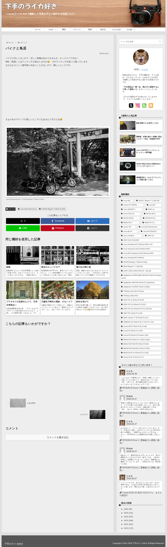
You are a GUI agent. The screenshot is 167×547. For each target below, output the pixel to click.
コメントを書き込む (58, 437)
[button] (92, 228)
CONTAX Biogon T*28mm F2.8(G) (53, 209)
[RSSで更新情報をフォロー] (144, 105)
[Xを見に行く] (131, 105)
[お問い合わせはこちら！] (150, 105)
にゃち (145, 69)
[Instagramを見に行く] (137, 105)
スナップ (11, 209)
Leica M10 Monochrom (28, 209)
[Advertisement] (57, 90)
